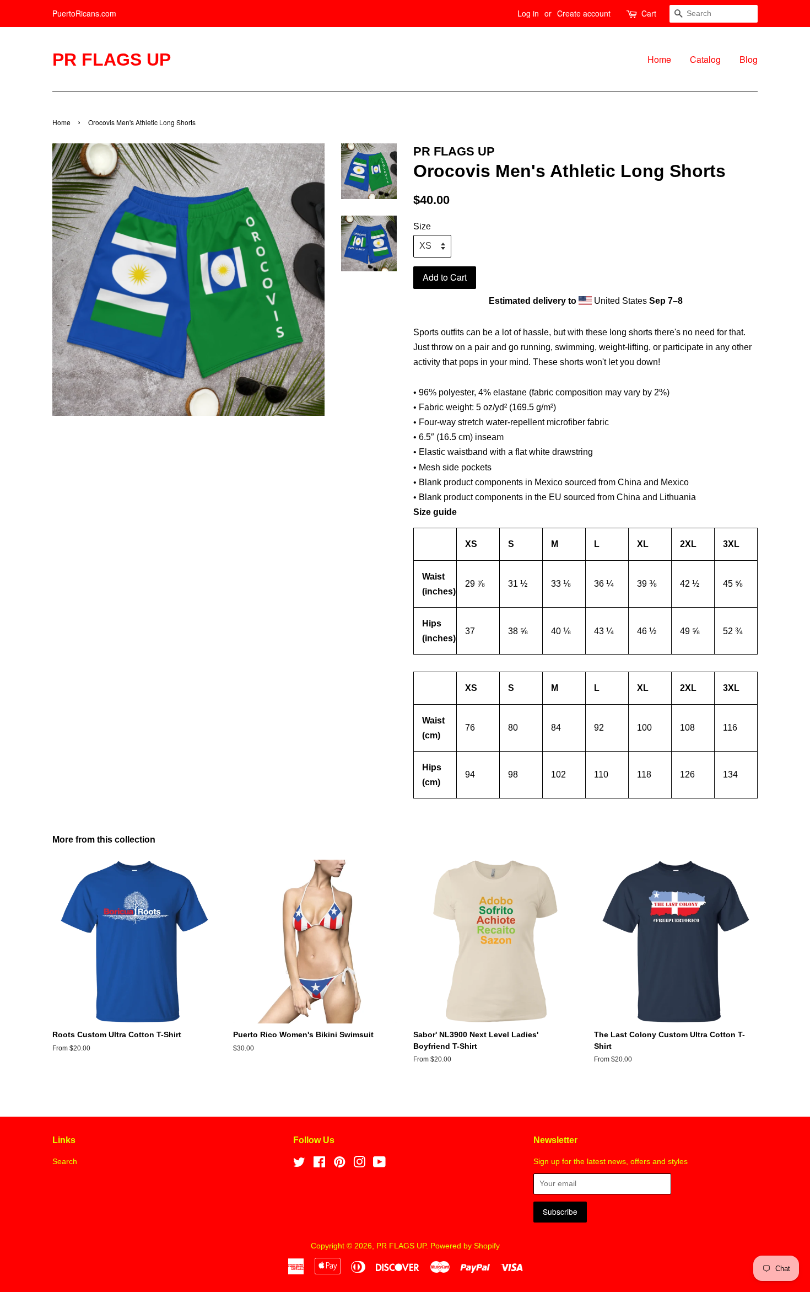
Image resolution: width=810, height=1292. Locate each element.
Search (64, 1161)
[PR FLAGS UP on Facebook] (319, 1164)
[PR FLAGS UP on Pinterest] (339, 1164)
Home (659, 59)
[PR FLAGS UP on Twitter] (299, 1164)
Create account (584, 13)
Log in (528, 13)
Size (422, 226)
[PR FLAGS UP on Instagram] (359, 1164)
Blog (748, 59)
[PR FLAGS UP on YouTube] (379, 1164)
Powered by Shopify (465, 1246)
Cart (648, 13)
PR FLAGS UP (111, 59)
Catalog (705, 59)
